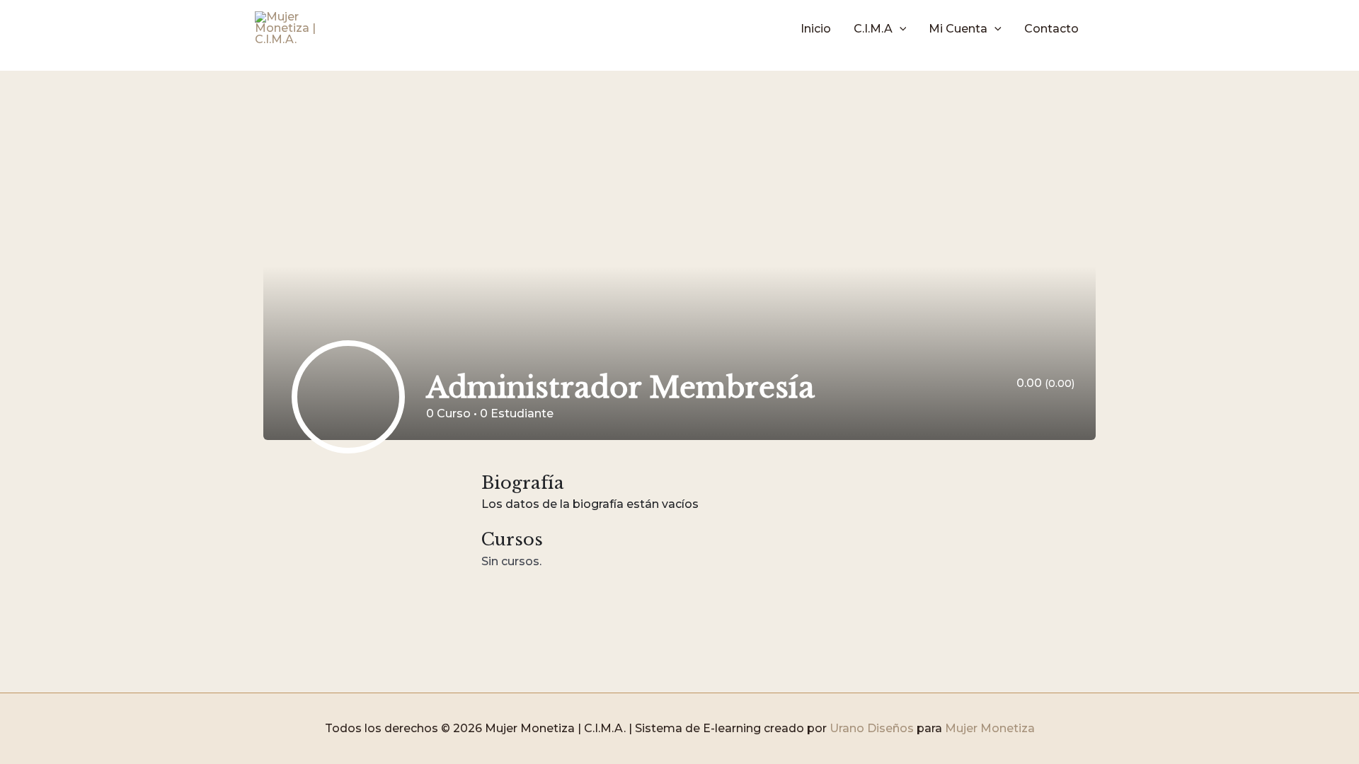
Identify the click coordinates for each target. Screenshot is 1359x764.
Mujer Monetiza (990, 728)
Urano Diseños (872, 728)
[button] (900, 29)
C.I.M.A (873, 28)
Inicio (816, 28)
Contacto (1051, 28)
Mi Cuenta (958, 28)
